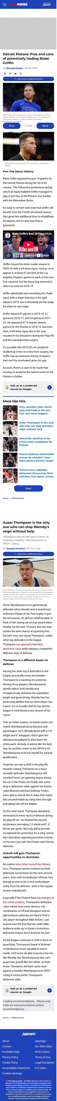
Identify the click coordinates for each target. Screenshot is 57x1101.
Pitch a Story (42, 1051)
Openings (40, 1041)
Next (45, 125)
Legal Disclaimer (44, 1062)
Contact (7, 1046)
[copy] (21, 73)
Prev (11, 125)
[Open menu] (4, 4)
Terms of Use (42, 1057)
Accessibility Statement (16, 1068)
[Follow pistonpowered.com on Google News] (49, 387)
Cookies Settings (12, 1073)
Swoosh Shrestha (15, 548)
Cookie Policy (10, 1062)
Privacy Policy (10, 1057)
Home (6, 498)
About (5, 1041)
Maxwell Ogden (14, 68)
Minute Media (17, 1081)
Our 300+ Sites (43, 1046)
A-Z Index (40, 1068)
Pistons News (18, 498)
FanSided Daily (11, 1051)
